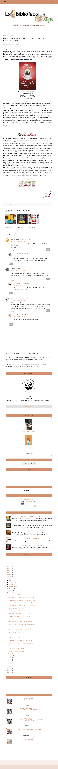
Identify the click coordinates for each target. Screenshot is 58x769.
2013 (8, 670)
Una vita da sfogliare (26, 718)
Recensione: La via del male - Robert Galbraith (20, 621)
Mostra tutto (49, 748)
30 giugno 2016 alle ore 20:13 (21, 285)
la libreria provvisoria (26, 728)
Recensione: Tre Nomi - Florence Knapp (31, 516)
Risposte (12, 250)
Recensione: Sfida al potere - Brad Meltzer (19, 613)
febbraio (11, 662)
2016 (8, 578)
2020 (8, 570)
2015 (8, 666)
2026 (8, 558)
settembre (11, 586)
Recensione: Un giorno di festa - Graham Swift (20, 603)
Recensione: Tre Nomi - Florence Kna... (10, 226)
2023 (8, 564)
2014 (8, 668)
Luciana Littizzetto (29, 448)
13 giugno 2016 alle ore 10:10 (21, 256)
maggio (10, 656)
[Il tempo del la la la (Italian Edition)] (28, 444)
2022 (8, 566)
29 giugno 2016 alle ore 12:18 (18, 300)
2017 (8, 576)
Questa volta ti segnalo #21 (15, 608)
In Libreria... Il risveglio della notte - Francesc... (20, 627)
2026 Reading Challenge (29, 499)
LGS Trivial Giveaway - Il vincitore (17, 646)
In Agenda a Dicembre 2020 (31, 538)
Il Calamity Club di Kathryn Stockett (29, 709)
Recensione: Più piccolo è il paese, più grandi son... (21, 643)
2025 (8, 560)
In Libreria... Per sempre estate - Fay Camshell (20, 640)
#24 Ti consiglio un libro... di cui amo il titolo (20, 611)
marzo (10, 660)
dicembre (11, 580)
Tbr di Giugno (12, 654)
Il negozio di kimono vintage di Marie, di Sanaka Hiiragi (29, 729)
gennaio (11, 664)
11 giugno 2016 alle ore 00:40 (18, 241)
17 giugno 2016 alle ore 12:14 (18, 270)
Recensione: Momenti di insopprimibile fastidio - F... (22, 635)
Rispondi (47, 249)
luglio (10, 590)
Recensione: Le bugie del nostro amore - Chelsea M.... (22, 605)
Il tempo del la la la (29, 447)
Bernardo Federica (8, 36)
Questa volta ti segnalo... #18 (16, 651)
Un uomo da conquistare (28, 431)
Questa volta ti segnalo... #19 (16, 632)
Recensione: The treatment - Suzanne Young (19, 629)
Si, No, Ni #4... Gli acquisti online (16, 648)
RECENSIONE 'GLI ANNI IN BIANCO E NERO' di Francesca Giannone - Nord (29, 720)
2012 (8, 672)
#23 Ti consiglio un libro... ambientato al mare (20, 637)
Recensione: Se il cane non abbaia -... (22, 226)
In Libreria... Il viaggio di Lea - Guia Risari (19, 616)
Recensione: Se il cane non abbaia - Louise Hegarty (32, 523)
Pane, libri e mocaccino (27, 698)
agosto (10, 588)
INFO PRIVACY (9, 350)
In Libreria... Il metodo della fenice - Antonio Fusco (21, 600)
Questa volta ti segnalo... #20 (16, 619)
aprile (10, 658)
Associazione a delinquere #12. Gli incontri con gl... (21, 624)
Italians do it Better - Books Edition (26, 738)
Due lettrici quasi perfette (20, 239)
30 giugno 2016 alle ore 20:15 (21, 316)
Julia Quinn (29, 432)
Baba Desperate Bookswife (20, 298)
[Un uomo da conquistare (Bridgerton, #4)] (28, 429)
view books (35, 507)
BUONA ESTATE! (29, 739)
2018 (8, 574)
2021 (8, 568)
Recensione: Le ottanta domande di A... (34, 226)
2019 (8, 572)
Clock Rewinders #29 (14, 595)
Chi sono (28, 406)
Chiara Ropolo (16, 268)
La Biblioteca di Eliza (9, 44)
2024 (8, 562)
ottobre (11, 584)
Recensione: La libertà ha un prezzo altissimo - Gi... (21, 597)
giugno (10, 592)
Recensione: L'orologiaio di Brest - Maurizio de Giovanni (31, 531)
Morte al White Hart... (29, 699)
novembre (11, 582)
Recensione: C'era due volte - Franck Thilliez (31, 545)
